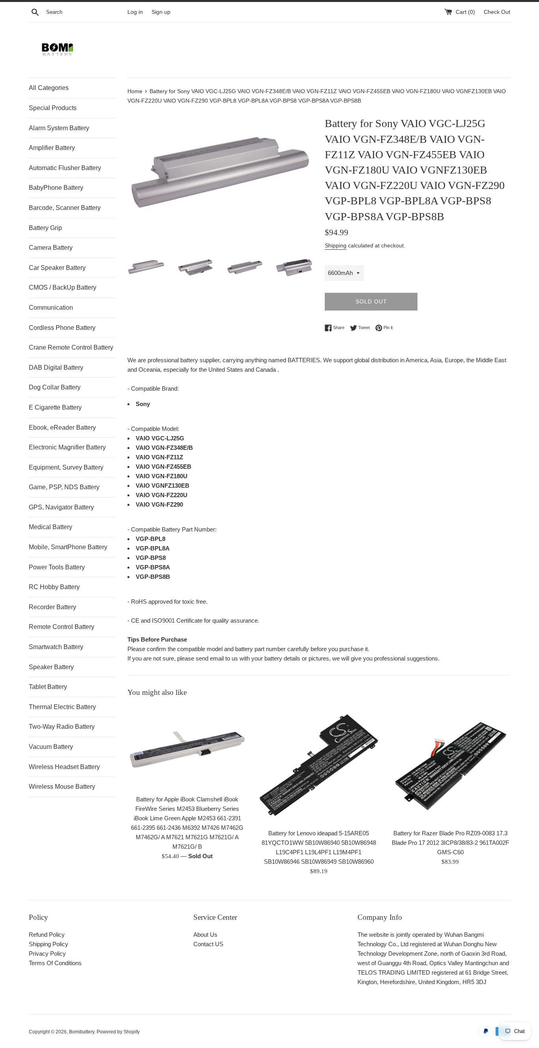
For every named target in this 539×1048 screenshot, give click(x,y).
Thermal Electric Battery (62, 707)
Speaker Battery (51, 667)
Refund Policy (47, 934)
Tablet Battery (48, 686)
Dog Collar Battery (54, 387)
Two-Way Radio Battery (62, 726)
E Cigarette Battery (55, 407)
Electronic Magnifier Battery (67, 447)
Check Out (497, 12)
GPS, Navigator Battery (61, 507)
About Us (205, 934)
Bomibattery (81, 1032)
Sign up (161, 12)
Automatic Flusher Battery (65, 168)
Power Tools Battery (57, 567)
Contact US (208, 944)
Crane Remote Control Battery (71, 347)
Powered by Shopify (118, 1032)
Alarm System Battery (59, 128)
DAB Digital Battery (56, 367)
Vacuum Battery (51, 746)
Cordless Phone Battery (62, 327)
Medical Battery (50, 527)
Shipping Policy (48, 944)
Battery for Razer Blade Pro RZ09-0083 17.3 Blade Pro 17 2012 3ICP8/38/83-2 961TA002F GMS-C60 (450, 843)
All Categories (49, 87)
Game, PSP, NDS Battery (64, 487)
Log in (135, 12)
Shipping (335, 245)
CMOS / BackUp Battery (62, 287)
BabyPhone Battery (56, 187)
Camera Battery (51, 247)
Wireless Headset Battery (64, 767)
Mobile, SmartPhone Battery (68, 547)
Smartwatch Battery (56, 647)
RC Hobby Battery (54, 587)
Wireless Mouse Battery (62, 786)
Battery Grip (45, 228)
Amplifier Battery (52, 147)
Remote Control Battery (61, 626)
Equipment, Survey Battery (66, 467)
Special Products (53, 108)
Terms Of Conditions (55, 963)
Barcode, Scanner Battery (65, 207)
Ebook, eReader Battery (62, 427)
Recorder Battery (52, 607)
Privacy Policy (47, 953)
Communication (51, 307)
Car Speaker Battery (57, 267)
